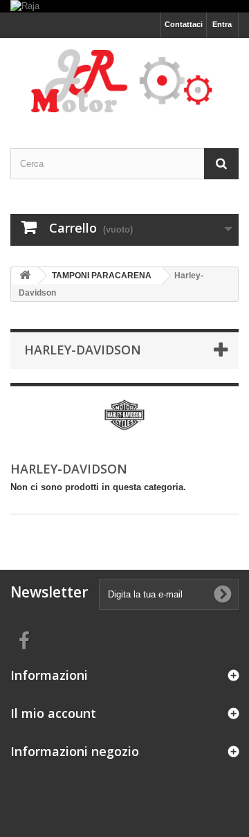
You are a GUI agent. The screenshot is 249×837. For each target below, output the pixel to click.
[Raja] (124, 6)
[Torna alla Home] (25, 276)
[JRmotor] (124, 80)
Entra (222, 24)
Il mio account (53, 713)
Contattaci (184, 24)
